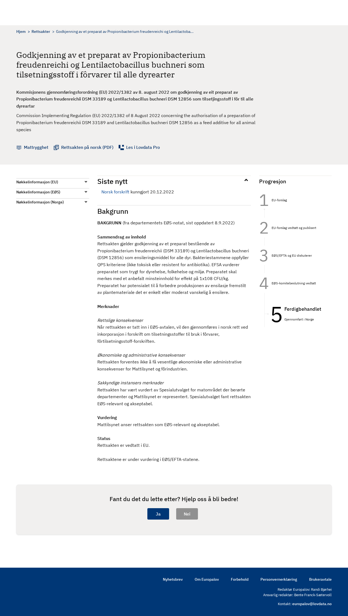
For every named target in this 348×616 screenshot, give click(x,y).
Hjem (21, 31)
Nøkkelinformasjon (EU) (37, 182)
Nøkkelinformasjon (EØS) (38, 192)
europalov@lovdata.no (312, 603)
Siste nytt (112, 181)
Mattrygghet (36, 147)
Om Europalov (207, 579)
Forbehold (239, 579)
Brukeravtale (320, 579)
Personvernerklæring (278, 579)
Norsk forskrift (115, 191)
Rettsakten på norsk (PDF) (87, 147)
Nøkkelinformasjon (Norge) (40, 202)
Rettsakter (41, 31)
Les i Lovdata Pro (143, 147)
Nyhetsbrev (173, 579)
